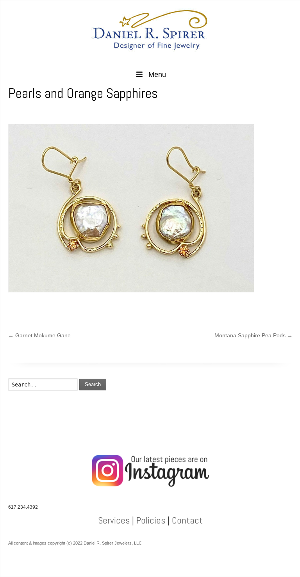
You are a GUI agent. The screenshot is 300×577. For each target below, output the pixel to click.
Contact (187, 520)
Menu (157, 74)
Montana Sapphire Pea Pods (253, 335)
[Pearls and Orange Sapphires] (131, 208)
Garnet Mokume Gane (39, 335)
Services (114, 520)
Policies (150, 520)
